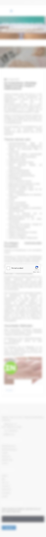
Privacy (34, 272)
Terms (38, 272)
